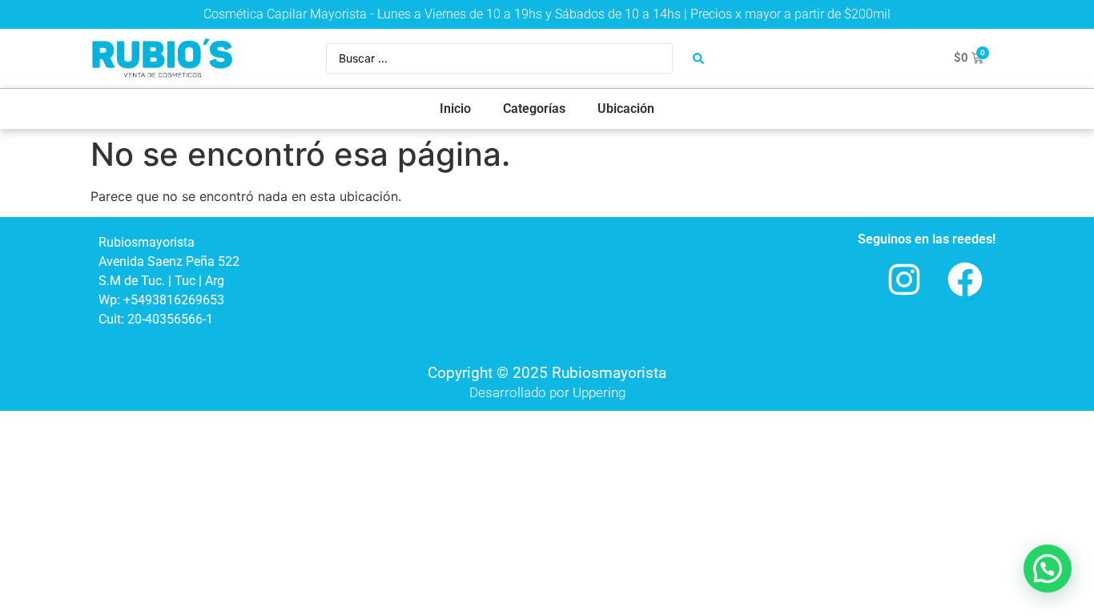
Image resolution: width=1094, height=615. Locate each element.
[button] (1048, 569)
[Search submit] (698, 58)
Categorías (534, 108)
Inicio (455, 108)
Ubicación (625, 108)
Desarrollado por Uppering (547, 392)
